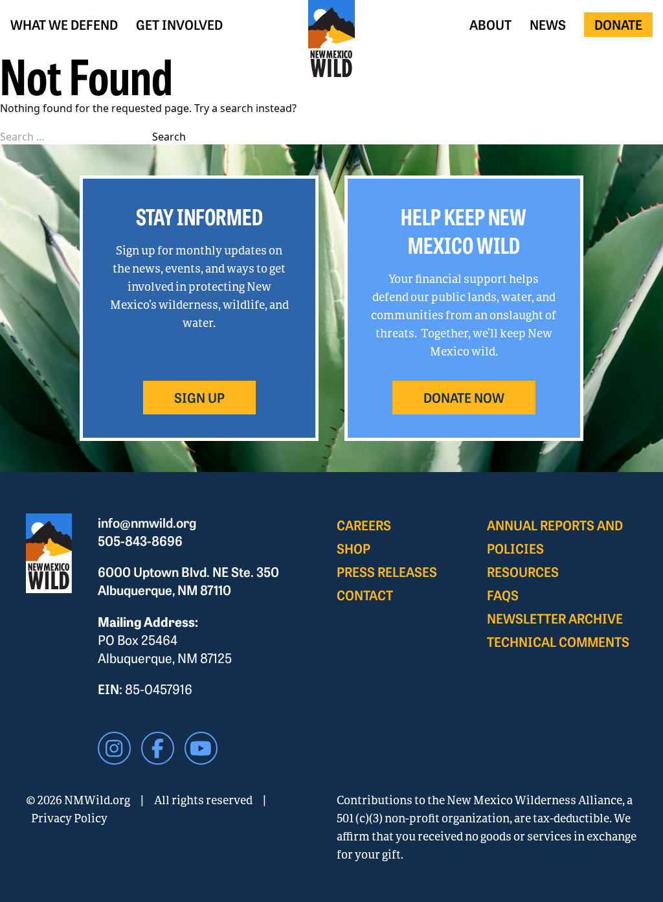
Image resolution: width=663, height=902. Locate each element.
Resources (523, 571)
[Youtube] (201, 748)
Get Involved (179, 24)
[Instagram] (114, 748)
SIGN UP (199, 397)
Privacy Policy (69, 818)
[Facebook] (157, 748)
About (490, 24)
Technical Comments (558, 641)
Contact (365, 594)
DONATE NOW (463, 397)
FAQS (503, 594)
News (548, 24)
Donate (618, 24)
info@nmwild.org (147, 522)
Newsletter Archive (555, 618)
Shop (353, 548)
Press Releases (387, 571)
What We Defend (64, 24)
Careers (364, 525)
